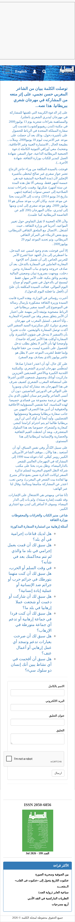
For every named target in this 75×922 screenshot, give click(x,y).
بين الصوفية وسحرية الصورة (52, 874)
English (21, 71)
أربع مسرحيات (60, 904)
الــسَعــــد (63, 886)
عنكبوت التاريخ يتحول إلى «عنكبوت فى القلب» (42, 880)
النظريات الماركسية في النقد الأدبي (48, 898)
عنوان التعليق (56, 715)
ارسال (58, 773)
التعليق (60, 730)
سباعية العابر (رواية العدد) (53, 892)
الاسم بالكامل (56, 686)
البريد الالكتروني (55, 700)
